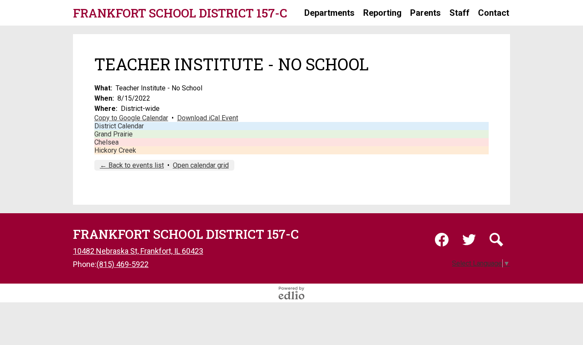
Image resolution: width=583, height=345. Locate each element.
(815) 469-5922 (122, 264)
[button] (329, 12)
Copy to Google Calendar (131, 118)
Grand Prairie (113, 134)
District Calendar (119, 126)
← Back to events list (132, 165)
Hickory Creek (115, 150)
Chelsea (106, 142)
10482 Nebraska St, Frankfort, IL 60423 (138, 250)
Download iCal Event (207, 118)
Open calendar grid (201, 165)
